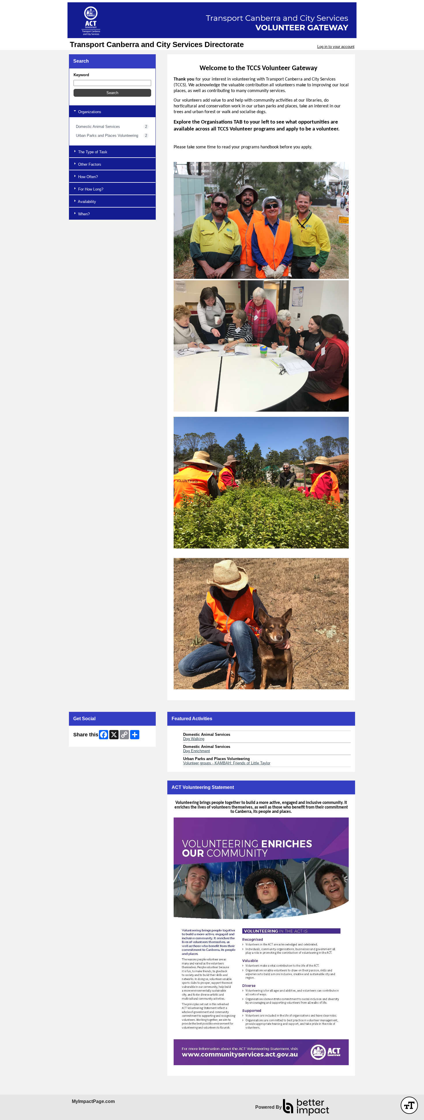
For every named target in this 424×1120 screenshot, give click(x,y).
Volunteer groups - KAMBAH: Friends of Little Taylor (226, 763)
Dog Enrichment (196, 751)
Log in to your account (335, 46)
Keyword (81, 75)
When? (83, 214)
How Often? (87, 177)
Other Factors (89, 164)
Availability (86, 201)
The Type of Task (92, 152)
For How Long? (90, 189)
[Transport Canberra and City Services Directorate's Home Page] (212, 20)
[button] (112, 93)
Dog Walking (193, 739)
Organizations (89, 112)
